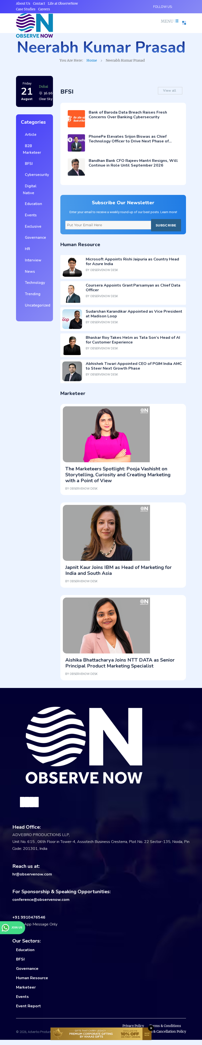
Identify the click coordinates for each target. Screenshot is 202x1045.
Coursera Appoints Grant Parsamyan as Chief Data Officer (133, 288)
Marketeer (26, 987)
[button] (169, 21)
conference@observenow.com (40, 899)
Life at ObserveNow (63, 3)
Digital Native (29, 189)
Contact (39, 3)
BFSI (28, 163)
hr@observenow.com (32, 874)
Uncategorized (36, 305)
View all (170, 90)
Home (91, 60)
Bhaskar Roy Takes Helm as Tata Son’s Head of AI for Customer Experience (133, 340)
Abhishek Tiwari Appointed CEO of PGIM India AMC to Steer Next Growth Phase (134, 366)
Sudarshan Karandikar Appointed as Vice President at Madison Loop (134, 314)
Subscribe (166, 225)
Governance (34, 237)
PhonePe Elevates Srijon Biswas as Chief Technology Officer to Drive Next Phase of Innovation (129, 141)
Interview (32, 260)
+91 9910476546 (28, 917)
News (29, 271)
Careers (44, 9)
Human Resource (32, 978)
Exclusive (32, 226)
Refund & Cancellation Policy (163, 1031)
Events (30, 215)
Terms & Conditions (165, 1026)
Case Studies (25, 9)
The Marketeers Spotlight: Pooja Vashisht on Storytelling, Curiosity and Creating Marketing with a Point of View (117, 474)
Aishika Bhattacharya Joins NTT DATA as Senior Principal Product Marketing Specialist (120, 663)
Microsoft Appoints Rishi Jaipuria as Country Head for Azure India (132, 262)
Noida (43, 87)
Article (29, 134)
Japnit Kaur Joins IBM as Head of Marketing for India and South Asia (118, 570)
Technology (34, 282)
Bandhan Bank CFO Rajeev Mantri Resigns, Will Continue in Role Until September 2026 (133, 163)
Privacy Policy (133, 1026)
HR (26, 248)
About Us (23, 3)
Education (32, 203)
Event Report (28, 1006)
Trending (31, 293)
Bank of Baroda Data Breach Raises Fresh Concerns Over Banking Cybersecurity (128, 115)
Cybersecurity (36, 174)
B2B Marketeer (32, 149)
